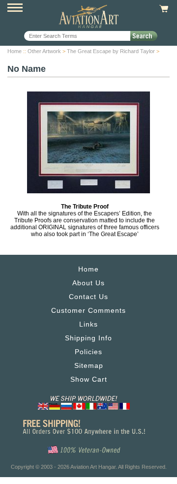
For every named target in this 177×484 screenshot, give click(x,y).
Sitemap (88, 365)
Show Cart (88, 379)
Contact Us (88, 297)
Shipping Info (88, 338)
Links (88, 324)
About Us (88, 283)
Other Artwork (44, 51)
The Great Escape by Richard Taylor (111, 51)
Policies (88, 352)
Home (14, 51)
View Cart (162, 9)
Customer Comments (88, 310)
